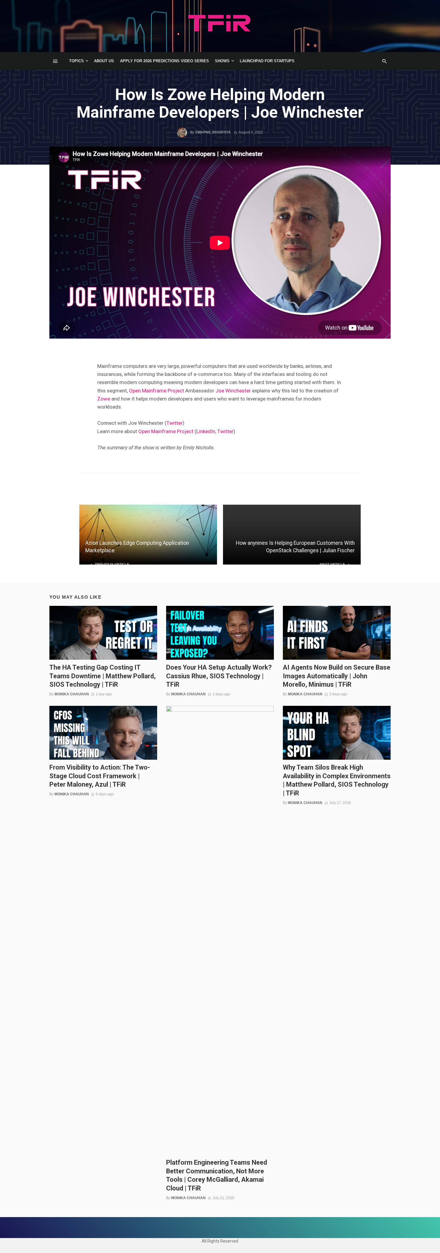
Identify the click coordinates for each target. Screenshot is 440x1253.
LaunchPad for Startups (267, 61)
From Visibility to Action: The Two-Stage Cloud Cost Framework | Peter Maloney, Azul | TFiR (99, 776)
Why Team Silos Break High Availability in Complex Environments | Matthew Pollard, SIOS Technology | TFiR (337, 780)
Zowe (103, 399)
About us (104, 61)
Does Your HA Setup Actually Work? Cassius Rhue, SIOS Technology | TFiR (219, 676)
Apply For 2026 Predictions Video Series (164, 61)
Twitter (174, 423)
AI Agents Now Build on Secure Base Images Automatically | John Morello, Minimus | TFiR (336, 676)
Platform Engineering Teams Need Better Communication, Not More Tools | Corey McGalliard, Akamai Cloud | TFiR (216, 1175)
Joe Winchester (233, 391)
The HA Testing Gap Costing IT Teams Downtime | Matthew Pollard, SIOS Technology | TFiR (102, 676)
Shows (222, 61)
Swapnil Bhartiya (213, 132)
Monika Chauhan (71, 694)
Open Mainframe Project (156, 391)
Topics (76, 61)
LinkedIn (205, 431)
